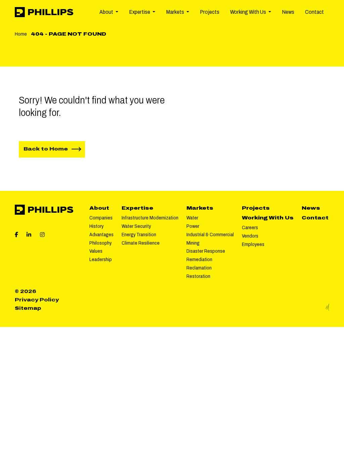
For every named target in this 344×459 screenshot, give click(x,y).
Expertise (137, 208)
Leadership (100, 259)
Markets (199, 208)
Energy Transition (139, 234)
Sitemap (28, 308)
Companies (101, 217)
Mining (193, 243)
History (96, 226)
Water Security (136, 226)
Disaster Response (205, 251)
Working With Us (268, 217)
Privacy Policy (37, 299)
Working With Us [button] (248, 12)
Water (192, 217)
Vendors (250, 236)
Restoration (198, 276)
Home (21, 34)
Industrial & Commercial (210, 234)
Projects (209, 12)
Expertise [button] (140, 12)
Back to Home (46, 149)
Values (95, 251)
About (99, 208)
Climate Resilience (141, 243)
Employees (253, 244)
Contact (314, 12)
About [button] (106, 12)
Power (192, 226)
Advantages (101, 234)
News (288, 12)
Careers (250, 227)
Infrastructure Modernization (150, 217)
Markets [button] (175, 12)
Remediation (199, 259)
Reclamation (199, 267)
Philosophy (100, 243)
